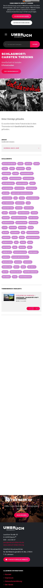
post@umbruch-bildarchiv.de (13, 542)
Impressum (9, 578)
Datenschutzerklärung (21, 22)
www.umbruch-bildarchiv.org (13, 545)
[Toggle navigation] (6, 34)
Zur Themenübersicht (11, 71)
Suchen (35, 44)
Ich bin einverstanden (21, 16)
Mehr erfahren (22, 515)
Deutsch (28, 1)
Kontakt (8, 574)
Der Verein (9, 584)
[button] (30, 308)
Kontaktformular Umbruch (18, 559)
